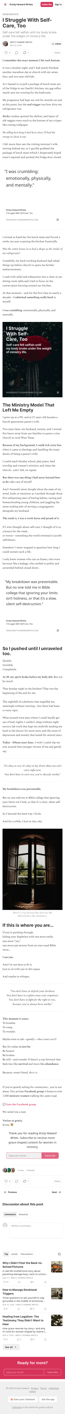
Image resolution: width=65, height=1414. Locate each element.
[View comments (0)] (17, 53)
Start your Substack (24, 1399)
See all (9, 1347)
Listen (58, 43)
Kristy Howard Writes (21, 42)
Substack (17, 1407)
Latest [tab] (14, 1254)
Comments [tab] (10, 1214)
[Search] (59, 1254)
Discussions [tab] (27, 1254)
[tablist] (16, 1214)
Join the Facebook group (21, 1104)
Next (54, 1192)
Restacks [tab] (23, 1214)
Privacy (34, 1388)
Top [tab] (6, 1254)
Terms (43, 1388)
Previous (12, 1192)
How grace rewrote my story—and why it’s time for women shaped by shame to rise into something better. (24, 1330)
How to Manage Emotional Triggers (20, 1291)
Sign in (58, 4)
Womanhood (10, 14)
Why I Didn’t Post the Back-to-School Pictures (23, 1264)
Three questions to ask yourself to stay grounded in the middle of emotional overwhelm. (23, 1299)
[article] (32, 1272)
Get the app (48, 1399)
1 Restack (30, 1170)
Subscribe (47, 4)
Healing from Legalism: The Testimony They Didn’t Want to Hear (23, 1320)
